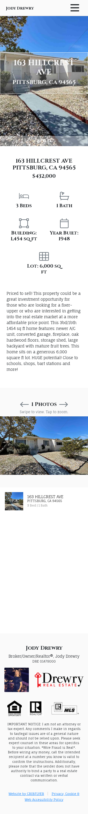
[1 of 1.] (44, 445)
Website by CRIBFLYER (26, 794)
